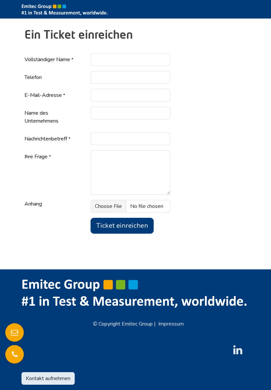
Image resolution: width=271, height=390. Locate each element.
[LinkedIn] (238, 350)
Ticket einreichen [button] (122, 225)
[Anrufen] (14, 354)
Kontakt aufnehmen (48, 378)
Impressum (171, 324)
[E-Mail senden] (14, 332)
